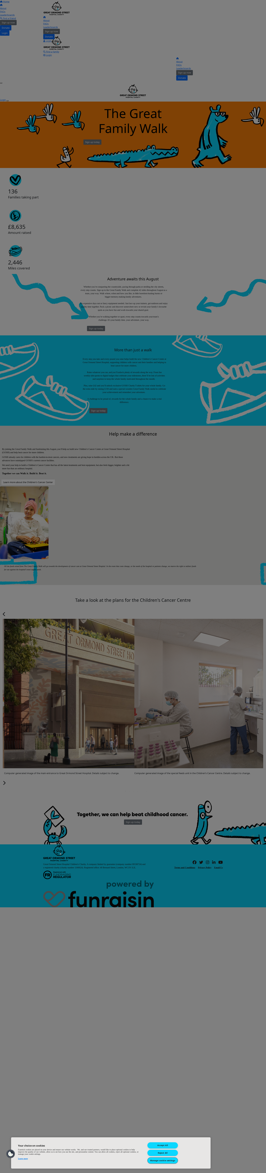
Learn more (23, 1159)
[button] (10, 1153)
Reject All (163, 1153)
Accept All (162, 1145)
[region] (111, 1153)
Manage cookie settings (162, 1160)
